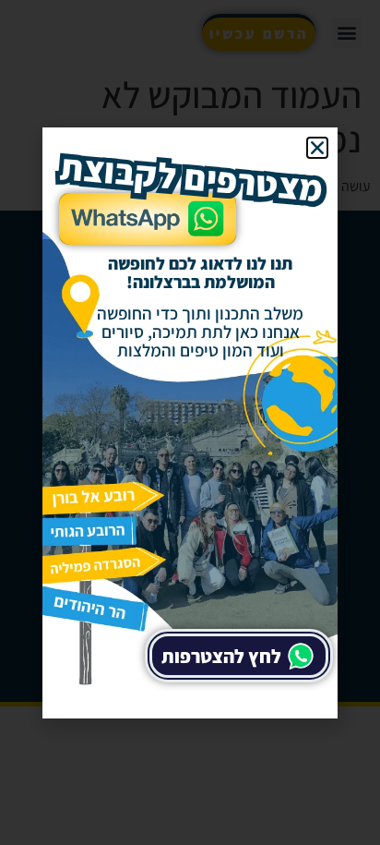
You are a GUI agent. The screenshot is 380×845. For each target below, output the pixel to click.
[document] (190, 422)
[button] (317, 148)
